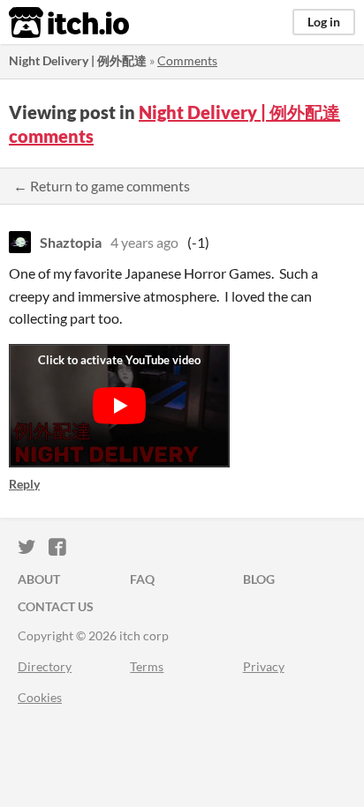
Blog (259, 579)
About (39, 579)
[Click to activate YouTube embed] (119, 405)
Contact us (56, 606)
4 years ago (144, 242)
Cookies (40, 697)
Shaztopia (71, 242)
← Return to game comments (101, 185)
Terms (146, 666)
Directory (45, 666)
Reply (24, 483)
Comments (187, 60)
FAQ (142, 579)
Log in (323, 21)
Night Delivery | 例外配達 (78, 60)
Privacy (263, 666)
